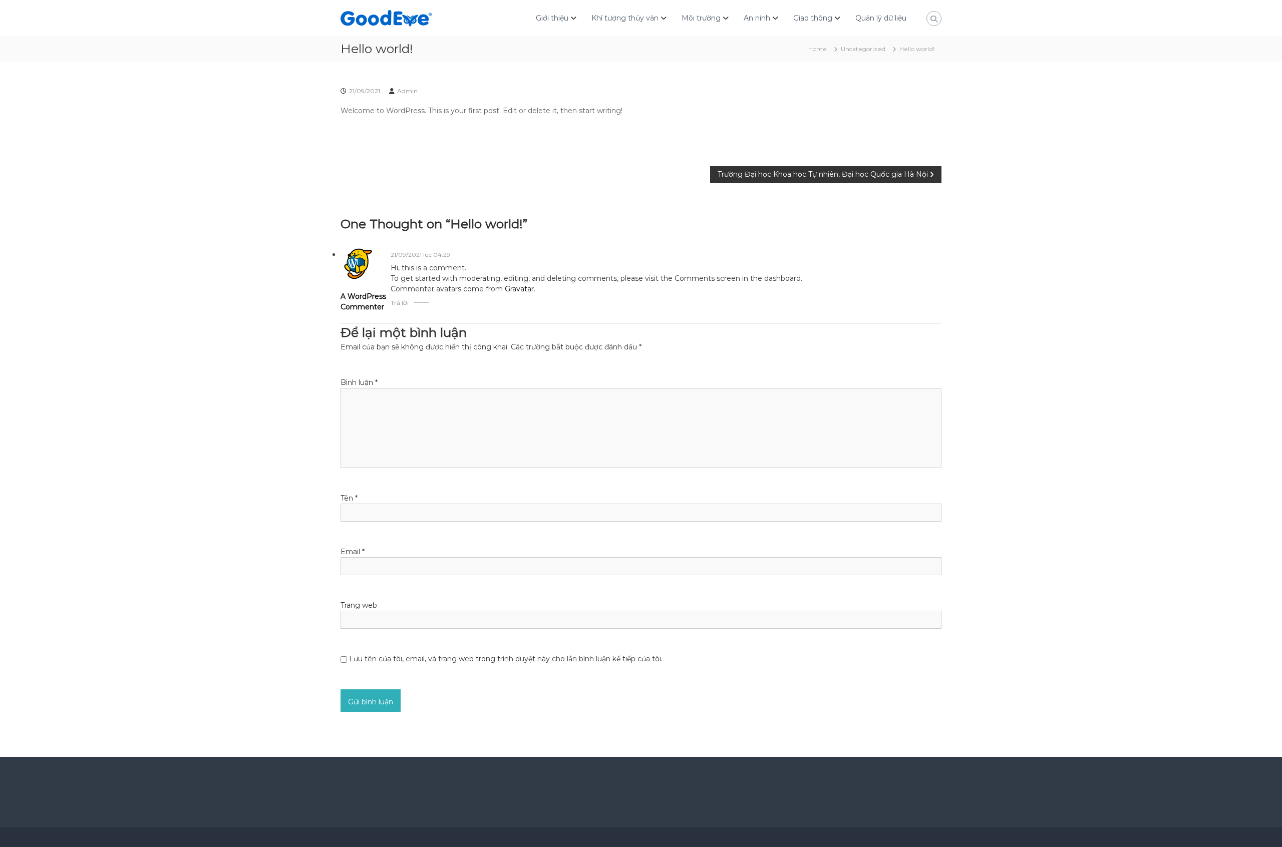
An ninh (757, 18)
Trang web (359, 605)
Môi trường (701, 18)
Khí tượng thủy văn (625, 18)
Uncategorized (863, 49)
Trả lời (400, 302)
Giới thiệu (552, 18)
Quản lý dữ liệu (880, 18)
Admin (407, 91)
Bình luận (359, 382)
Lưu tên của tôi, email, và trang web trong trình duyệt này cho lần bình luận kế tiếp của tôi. (506, 658)
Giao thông (812, 18)
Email (353, 551)
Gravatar (519, 288)
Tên (349, 498)
